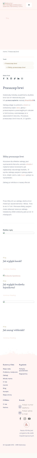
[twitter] (7, 78)
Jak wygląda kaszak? (12, 261)
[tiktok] (15, 78)
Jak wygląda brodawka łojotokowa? (13, 286)
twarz (23, 175)
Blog (7, 18)
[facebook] (4, 78)
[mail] (22, 78)
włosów (26, 105)
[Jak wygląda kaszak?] (18, 233)
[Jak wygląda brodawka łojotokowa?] (11, 276)
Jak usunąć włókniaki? (14, 330)
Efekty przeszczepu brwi (16, 67)
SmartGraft (29, 100)
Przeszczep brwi (11, 63)
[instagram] (11, 78)
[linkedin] (18, 78)
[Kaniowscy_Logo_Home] (13, 3)
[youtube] (29, 418)
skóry (18, 108)
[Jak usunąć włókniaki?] (18, 302)
